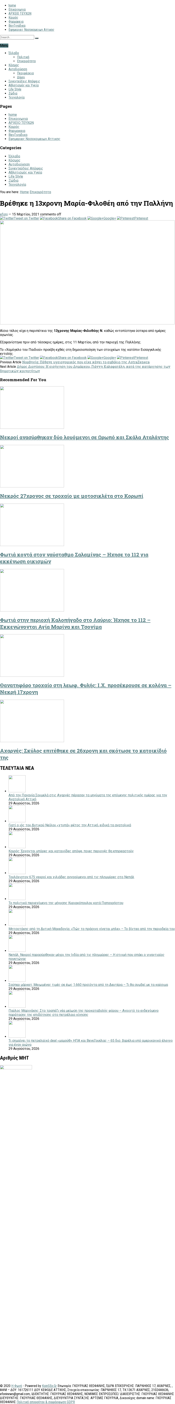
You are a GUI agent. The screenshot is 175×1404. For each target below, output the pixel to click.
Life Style (15, 89)
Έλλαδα (14, 53)
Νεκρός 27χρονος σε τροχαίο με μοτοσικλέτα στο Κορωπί (71, 496)
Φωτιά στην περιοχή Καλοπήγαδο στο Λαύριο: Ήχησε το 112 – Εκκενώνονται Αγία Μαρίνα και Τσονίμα (75, 623)
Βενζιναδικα (17, 26)
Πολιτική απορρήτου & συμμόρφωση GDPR (46, 1402)
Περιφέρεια (25, 73)
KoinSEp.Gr (49, 1386)
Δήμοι (21, 77)
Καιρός (13, 18)
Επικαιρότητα (26, 61)
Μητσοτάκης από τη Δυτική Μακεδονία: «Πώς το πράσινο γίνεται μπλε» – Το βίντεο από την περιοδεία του (92, 929)
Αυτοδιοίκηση (18, 69)
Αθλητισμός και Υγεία (24, 85)
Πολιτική (23, 57)
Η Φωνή (16, 1386)
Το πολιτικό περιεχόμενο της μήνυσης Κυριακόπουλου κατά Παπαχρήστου (66, 903)
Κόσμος (14, 65)
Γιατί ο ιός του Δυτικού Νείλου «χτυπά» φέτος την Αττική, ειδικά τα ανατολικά (70, 825)
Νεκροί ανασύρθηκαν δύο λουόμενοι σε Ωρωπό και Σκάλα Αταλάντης (84, 437)
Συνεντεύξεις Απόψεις (24, 81)
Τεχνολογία (17, 97)
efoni (4, 214)
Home (24, 192)
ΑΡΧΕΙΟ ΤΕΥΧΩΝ (20, 13)
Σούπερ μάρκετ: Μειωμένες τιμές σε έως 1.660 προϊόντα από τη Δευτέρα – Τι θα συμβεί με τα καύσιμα (88, 985)
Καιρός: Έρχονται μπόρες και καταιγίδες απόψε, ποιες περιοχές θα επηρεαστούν (71, 851)
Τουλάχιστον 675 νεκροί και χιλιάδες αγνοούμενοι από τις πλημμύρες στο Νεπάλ (71, 877)
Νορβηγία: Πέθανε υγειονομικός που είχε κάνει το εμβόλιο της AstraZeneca (86, 362)
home (12, 5)
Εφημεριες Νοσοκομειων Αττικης (31, 30)
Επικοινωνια (17, 9)
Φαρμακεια (16, 22)
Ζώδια (13, 93)
